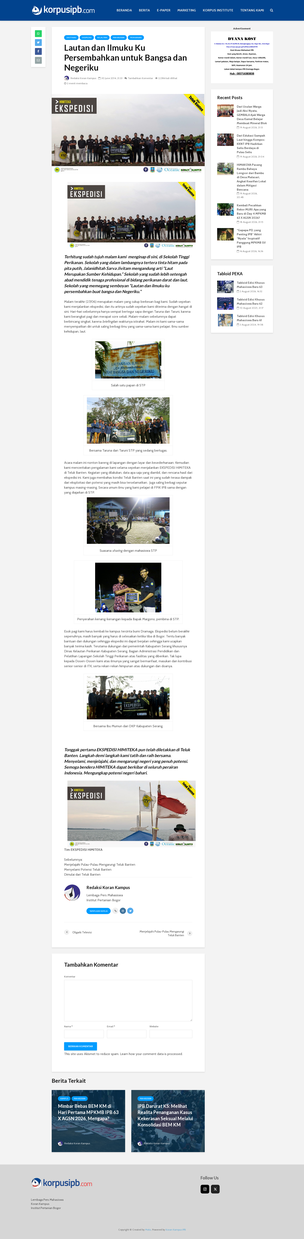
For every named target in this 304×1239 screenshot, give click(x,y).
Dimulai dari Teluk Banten (82, 874)
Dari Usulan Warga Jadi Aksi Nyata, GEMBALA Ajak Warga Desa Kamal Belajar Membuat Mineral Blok (252, 115)
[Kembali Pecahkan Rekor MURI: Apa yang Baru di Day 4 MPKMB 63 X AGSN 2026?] (225, 209)
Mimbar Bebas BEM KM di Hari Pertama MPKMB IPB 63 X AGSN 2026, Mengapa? (88, 1112)
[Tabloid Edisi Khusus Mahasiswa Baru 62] (225, 303)
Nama (68, 1026)
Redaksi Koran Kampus (83, 78)
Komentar (69, 976)
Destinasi (71, 37)
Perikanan (136, 37)
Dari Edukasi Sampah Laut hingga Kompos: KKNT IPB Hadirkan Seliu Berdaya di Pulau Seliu (251, 144)
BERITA (144, 10)
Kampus (64, 1098)
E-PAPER (163, 10)
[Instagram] (205, 1189)
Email (111, 1026)
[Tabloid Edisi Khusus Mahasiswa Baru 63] (225, 286)
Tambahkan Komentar (140, 78)
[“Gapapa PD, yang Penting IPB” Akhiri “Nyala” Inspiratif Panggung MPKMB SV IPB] (225, 234)
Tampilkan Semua (99, 911)
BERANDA (124, 10)
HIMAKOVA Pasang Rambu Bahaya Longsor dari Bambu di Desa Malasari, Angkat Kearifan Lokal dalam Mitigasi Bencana (251, 177)
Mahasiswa (118, 37)
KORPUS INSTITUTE (218, 10)
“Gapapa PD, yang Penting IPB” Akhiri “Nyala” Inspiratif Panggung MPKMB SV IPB (251, 238)
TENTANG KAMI (252, 10)
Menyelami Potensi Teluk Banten (87, 869)
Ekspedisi (87, 37)
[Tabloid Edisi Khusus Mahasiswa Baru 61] (225, 320)
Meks (148, 1229)
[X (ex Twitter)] (215, 1189)
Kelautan (102, 37)
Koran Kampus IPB (176, 1229)
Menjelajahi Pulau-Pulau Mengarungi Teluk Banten (99, 864)
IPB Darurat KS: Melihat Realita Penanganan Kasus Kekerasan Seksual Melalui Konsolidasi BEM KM (165, 1115)
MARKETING (186, 10)
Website (154, 1026)
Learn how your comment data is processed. (151, 1054)
